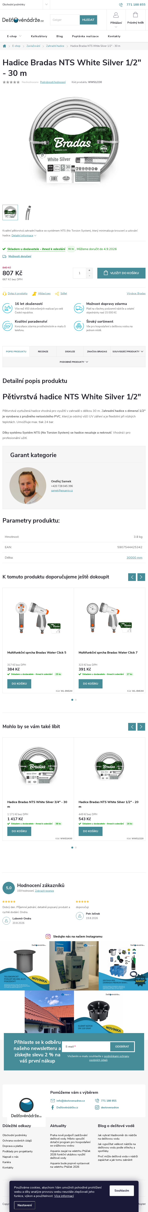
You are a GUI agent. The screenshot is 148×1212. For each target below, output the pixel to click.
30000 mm (134, 558)
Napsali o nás (10, 1156)
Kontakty (8, 1167)
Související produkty (126, 351)
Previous (132, 577)
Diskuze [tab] (70, 351)
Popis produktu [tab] (16, 351)
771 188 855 (108, 1101)
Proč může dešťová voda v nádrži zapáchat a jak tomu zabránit (118, 1158)
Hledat (88, 20)
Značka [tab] (97, 351)
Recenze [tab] (43, 351)
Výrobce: (136, 293)
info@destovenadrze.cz (70, 1101)
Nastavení (25, 1205)
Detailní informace (22, 235)
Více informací (64, 1196)
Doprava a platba (13, 1146)
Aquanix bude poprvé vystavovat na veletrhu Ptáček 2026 (69, 1165)
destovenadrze (110, 1107)
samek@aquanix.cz (62, 490)
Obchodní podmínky (14, 4)
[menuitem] (14, 36)
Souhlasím (121, 1190)
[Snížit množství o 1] (89, 275)
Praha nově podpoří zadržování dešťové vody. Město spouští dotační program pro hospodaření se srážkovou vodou (70, 1140)
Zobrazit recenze (44, 891)
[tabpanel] (38, 640)
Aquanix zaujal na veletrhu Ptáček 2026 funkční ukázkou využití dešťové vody (70, 1154)
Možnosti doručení (19, 256)
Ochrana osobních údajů (17, 1140)
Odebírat (122, 1046)
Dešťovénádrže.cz (67, 1107)
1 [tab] (72, 700)
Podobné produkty (72, 361)
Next (141, 577)
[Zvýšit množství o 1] (89, 270)
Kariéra (7, 1162)
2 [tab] (76, 700)
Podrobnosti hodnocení (53, 82)
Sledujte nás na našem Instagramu (77, 936)
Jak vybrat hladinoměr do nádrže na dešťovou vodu (117, 1137)
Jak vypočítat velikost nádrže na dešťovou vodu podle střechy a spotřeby (117, 1147)
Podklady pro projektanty (18, 1151)
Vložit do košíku (124, 273)
